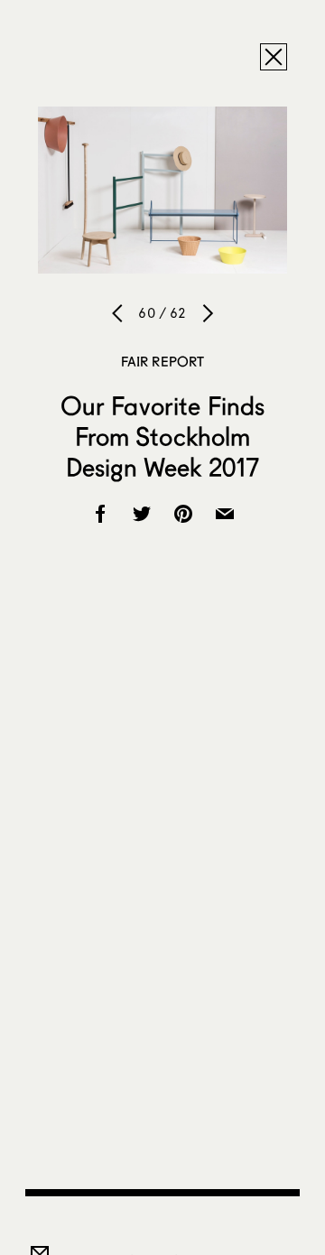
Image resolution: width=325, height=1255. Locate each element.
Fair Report (163, 361)
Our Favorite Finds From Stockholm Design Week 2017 (162, 436)
